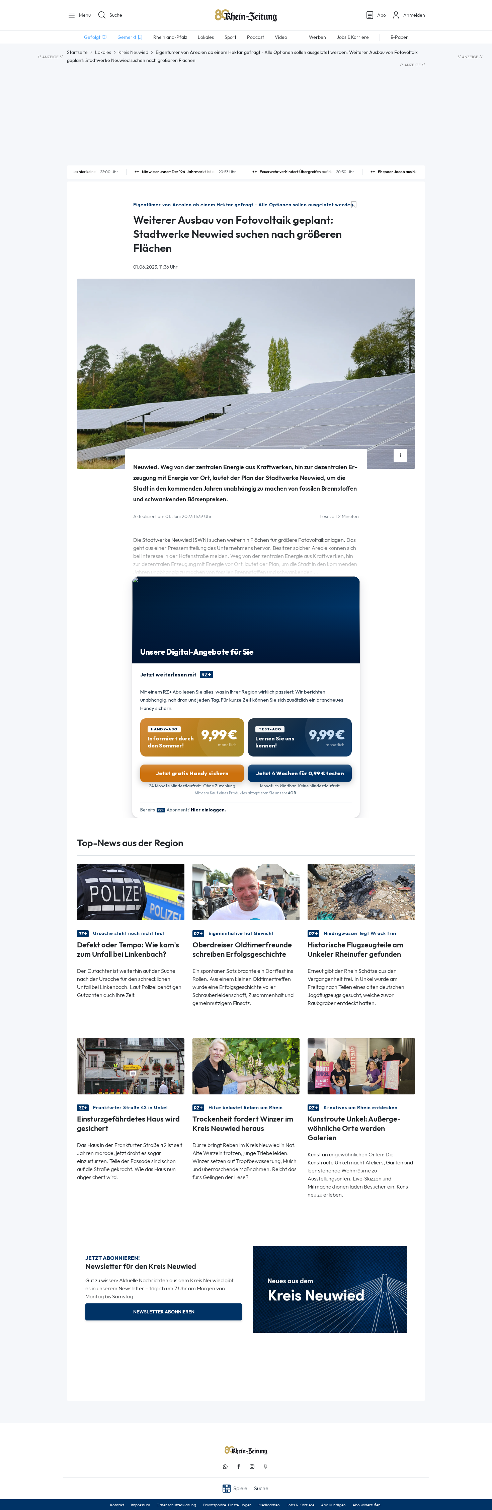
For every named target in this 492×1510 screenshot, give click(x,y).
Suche (115, 15)
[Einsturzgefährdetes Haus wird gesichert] (130, 1065)
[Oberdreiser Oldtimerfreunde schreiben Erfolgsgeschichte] (246, 891)
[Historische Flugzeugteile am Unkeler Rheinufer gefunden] (361, 891)
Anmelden (414, 15)
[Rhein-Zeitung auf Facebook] (238, 1466)
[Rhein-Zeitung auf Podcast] (265, 1466)
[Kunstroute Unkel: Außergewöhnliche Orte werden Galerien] (361, 1065)
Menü (84, 15)
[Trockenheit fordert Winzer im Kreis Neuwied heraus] (246, 1065)
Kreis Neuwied (133, 52)
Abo (381, 15)
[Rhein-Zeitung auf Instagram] (252, 1466)
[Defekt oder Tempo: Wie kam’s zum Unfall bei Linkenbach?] (130, 891)
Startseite (77, 52)
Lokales (103, 52)
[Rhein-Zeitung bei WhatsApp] (225, 1466)
